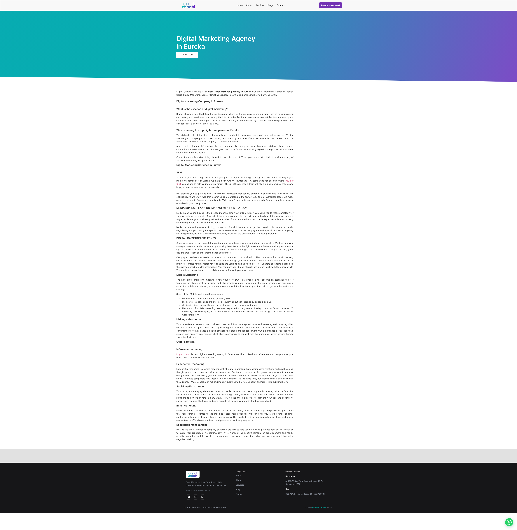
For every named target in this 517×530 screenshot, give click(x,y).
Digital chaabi (183, 354)
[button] (509, 522)
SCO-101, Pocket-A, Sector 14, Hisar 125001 (305, 494)
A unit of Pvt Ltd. (319, 508)
